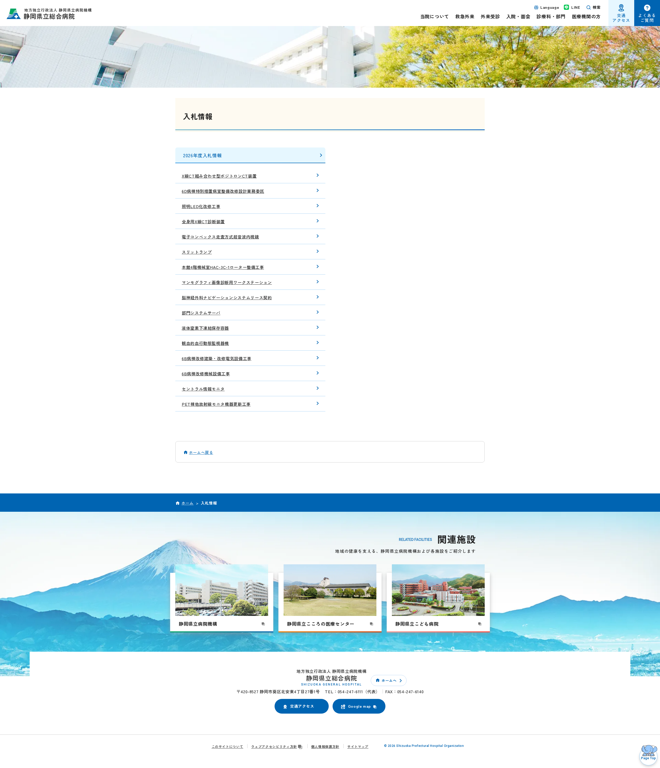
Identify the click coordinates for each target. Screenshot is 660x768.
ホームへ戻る (201, 452)
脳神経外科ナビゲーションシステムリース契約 (227, 297)
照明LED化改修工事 (201, 206)
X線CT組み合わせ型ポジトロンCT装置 (219, 176)
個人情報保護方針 (325, 746)
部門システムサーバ (201, 313)
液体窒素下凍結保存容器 (205, 328)
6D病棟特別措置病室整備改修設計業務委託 (223, 191)
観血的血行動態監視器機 (205, 343)
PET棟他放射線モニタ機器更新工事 (216, 404)
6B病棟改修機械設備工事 (206, 373)
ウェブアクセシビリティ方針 (274, 746)
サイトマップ (357, 746)
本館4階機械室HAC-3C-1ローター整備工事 (223, 267)
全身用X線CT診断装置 (203, 221)
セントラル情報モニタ (203, 389)
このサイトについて (227, 746)
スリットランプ (197, 252)
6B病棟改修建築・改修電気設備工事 (216, 358)
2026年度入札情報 (202, 155)
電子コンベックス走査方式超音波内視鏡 (220, 237)
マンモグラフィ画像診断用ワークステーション (227, 282)
